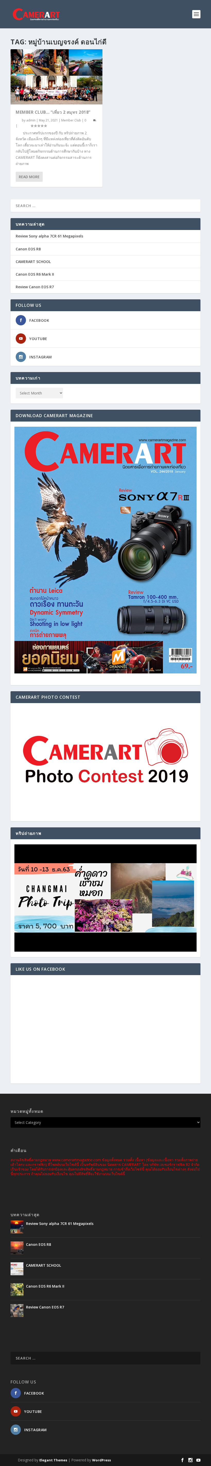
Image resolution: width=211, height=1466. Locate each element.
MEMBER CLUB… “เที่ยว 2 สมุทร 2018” (53, 112)
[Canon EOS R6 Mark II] (17, 1289)
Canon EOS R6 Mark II (35, 274)
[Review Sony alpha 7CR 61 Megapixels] (17, 1227)
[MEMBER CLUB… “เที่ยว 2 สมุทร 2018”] (56, 76)
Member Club (71, 120)
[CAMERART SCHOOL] (17, 1268)
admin (31, 120)
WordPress (101, 1460)
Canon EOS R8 (28, 248)
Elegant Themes (53, 1460)
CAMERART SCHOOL (33, 261)
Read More (29, 176)
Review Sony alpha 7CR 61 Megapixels (49, 236)
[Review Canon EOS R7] (17, 1310)
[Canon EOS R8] (17, 1247)
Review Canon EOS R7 (35, 286)
